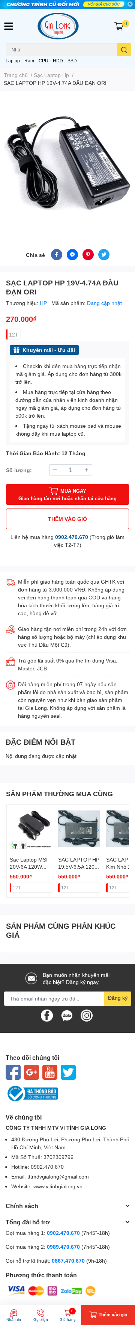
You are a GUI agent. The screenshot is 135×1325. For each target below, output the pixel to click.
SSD (72, 60)
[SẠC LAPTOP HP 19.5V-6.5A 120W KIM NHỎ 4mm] (79, 829)
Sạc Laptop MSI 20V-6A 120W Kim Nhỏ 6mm (29, 866)
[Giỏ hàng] (118, 26)
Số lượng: (19, 470)
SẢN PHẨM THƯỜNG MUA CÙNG (59, 793)
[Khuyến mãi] (67, 4)
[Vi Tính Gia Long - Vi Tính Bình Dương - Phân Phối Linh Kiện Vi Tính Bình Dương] (68, 26)
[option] (67, 161)
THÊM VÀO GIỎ (67, 519)
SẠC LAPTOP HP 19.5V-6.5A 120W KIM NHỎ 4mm (78, 866)
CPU (43, 60)
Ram (29, 60)
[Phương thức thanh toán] (52, 1290)
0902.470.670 (71, 537)
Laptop (13, 60)
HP (44, 303)
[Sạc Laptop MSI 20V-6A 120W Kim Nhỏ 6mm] (31, 829)
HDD (58, 60)
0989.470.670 (64, 1247)
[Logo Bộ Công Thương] (67, 1094)
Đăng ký (118, 998)
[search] (124, 49)
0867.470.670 (69, 1260)
